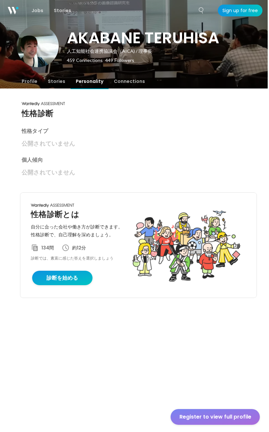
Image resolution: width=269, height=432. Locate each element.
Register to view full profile (215, 417)
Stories (56, 81)
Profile (29, 81)
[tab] (29, 81)
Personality (89, 81)
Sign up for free (240, 10)
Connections (129, 81)
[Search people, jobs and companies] (201, 10)
